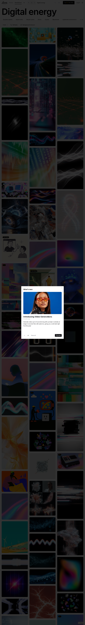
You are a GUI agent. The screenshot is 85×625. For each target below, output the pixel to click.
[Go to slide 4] (43, 312)
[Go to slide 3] (42, 312)
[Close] (62, 288)
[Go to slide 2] (41, 312)
